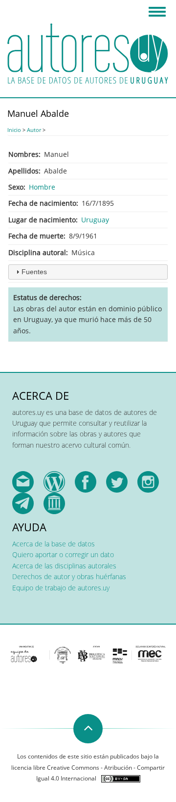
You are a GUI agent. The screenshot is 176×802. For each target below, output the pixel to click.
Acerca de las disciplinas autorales (64, 565)
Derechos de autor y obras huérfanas (69, 576)
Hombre (42, 187)
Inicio (14, 129)
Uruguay (95, 219)
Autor (34, 129)
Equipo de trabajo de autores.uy (61, 587)
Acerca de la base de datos (53, 543)
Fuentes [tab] (34, 272)
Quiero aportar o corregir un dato (63, 554)
